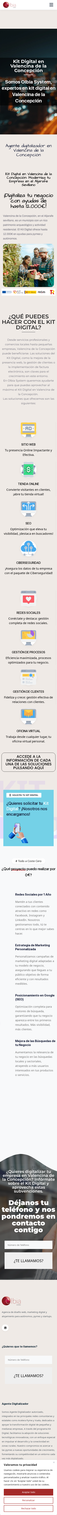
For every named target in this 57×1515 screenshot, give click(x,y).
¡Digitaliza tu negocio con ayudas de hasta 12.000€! (28, 201)
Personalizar (28, 1500)
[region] (28, 1487)
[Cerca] (54, 1462)
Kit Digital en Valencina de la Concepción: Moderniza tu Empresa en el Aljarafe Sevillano (28, 179)
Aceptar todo (28, 1492)
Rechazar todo (28, 1508)
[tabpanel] (28, 1023)
